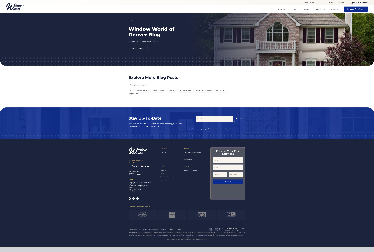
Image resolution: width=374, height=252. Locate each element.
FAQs (162, 173)
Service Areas (309, 3)
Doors (295, 9)
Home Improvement (142, 90)
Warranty (336, 9)
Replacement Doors (185, 90)
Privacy (179, 229)
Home (129, 20)
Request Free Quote (355, 9)
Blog (320, 3)
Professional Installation (191, 156)
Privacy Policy (192, 239)
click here (228, 129)
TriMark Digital (235, 230)
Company (187, 148)
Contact (341, 3)
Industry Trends (159, 90)
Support (164, 166)
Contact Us (164, 180)
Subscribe (240, 119)
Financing (320, 9)
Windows (282, 9)
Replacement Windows (204, 90)
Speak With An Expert (190, 170)
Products (165, 148)
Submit (228, 182)
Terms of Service (201, 239)
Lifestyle (171, 90)
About (307, 9)
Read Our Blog (138, 48)
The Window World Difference (192, 152)
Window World (221, 90)
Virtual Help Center (166, 176)
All (131, 90)
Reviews (330, 3)
